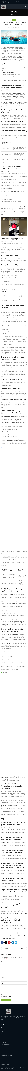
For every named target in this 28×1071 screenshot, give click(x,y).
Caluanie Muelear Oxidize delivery (9, 932)
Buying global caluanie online (7, 416)
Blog (16, 14)
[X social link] (5, 942)
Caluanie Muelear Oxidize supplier (18, 206)
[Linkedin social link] (12, 942)
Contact (2, 1033)
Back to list (14, 948)
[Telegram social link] (16, 942)
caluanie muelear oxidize (6, 261)
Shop (2, 1031)
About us (3, 1029)
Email (2, 983)
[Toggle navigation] (25, 6)
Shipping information (5, 1044)
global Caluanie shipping (14, 791)
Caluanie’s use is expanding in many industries (11, 102)
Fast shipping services (7, 935)
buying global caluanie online (10, 440)
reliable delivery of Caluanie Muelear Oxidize (16, 654)
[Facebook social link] (2, 942)
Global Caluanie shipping (20, 935)
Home (12, 14)
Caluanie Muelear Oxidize (14, 93)
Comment (3, 961)
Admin (9, 27)
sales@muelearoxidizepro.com (7, 2)
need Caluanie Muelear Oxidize (15, 634)
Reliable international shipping (9, 938)
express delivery (6, 643)
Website (3, 989)
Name (2, 977)
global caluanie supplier (10, 594)
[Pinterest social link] (9, 942)
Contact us (3, 1042)
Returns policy (4, 1046)
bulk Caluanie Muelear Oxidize (11, 422)
